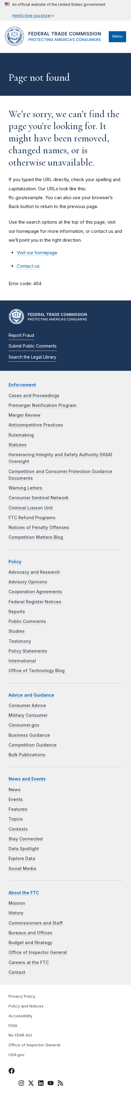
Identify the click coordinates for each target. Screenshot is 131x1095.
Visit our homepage (37, 252)
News (15, 789)
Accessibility (20, 1016)
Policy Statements (28, 651)
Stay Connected (26, 838)
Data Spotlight (24, 848)
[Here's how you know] (55, 10)
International (22, 660)
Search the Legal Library (32, 357)
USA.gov (16, 1054)
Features (18, 809)
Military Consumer (28, 715)
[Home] (55, 44)
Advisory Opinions (28, 581)
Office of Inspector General (38, 952)
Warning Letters (25, 488)
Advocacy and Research (34, 572)
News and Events (27, 779)
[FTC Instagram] (21, 1084)
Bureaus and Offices (30, 932)
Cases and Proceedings (34, 395)
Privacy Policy (22, 996)
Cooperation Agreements (35, 591)
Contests (18, 829)
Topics (16, 819)
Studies (17, 631)
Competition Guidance (33, 745)
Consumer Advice (27, 705)
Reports (17, 611)
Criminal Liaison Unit (31, 507)
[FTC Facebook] (12, 1072)
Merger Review (25, 415)
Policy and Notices (26, 1006)
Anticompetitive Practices (36, 425)
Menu (117, 36)
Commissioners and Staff (36, 923)
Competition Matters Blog (36, 537)
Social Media (22, 868)
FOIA (13, 1025)
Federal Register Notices (35, 601)
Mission (17, 903)
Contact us (28, 266)
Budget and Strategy (30, 942)
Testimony (20, 641)
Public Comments (27, 621)
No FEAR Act (20, 1035)
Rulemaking (21, 435)
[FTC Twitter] (31, 1083)
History (16, 913)
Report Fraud (21, 335)
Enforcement (22, 384)
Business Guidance (29, 735)
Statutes (18, 444)
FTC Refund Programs (32, 517)
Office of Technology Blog (37, 670)
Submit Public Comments (33, 346)
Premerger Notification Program (42, 405)
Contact (17, 972)
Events (16, 799)
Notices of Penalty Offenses (39, 527)
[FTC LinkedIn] (41, 1084)
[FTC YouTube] (51, 1084)
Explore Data (22, 858)
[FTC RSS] (60, 1084)
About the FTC (24, 892)
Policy (15, 561)
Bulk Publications (27, 754)
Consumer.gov (24, 725)
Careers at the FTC (29, 962)
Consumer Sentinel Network (39, 497)
